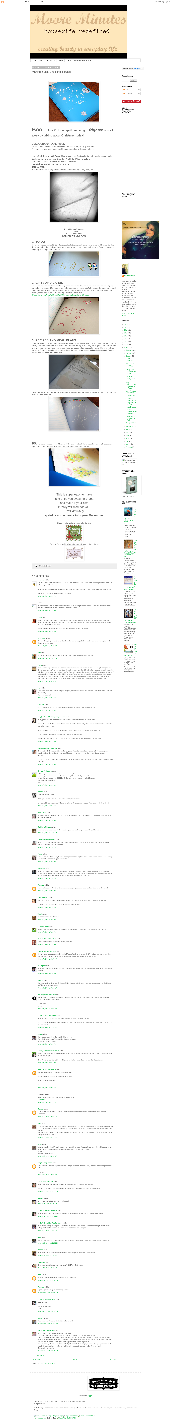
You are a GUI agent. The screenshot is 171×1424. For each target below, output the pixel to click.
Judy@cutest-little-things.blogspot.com (51, 717)
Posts (127, 90)
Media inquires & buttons (82, 60)
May (127, 438)
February (129, 447)
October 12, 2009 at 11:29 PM (48, 1243)
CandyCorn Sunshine (130, 359)
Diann (40, 665)
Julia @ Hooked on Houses (47, 748)
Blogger (89, 1396)
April (127, 441)
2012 (126, 339)
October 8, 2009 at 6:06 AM (47, 973)
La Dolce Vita (130, 396)
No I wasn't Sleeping (45, 771)
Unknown (41, 885)
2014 (126, 333)
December (129, 350)
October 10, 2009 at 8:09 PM (47, 1175)
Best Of (60, 60)
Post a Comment (40, 1355)
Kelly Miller (41, 638)
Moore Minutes (129, 276)
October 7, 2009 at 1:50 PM (47, 847)
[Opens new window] (74, 101)
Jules (39, 1123)
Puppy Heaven (131, 407)
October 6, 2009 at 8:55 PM (47, 631)
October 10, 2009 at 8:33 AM (47, 1137)
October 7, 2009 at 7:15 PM (47, 932)
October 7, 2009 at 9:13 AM (47, 806)
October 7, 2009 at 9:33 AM (47, 820)
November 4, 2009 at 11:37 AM (48, 1324)
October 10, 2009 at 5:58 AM (47, 1117)
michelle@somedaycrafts (47, 951)
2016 (126, 327)
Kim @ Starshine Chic (45, 1181)
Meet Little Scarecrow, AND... (130, 378)
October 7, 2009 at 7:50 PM (47, 944)
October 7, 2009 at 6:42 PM (47, 907)
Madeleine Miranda (44, 827)
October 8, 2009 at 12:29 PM (47, 1027)
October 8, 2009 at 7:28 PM (47, 1044)
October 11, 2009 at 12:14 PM (48, 1216)
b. (38, 603)
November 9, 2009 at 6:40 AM (48, 1351)
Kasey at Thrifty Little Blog (47, 1015)
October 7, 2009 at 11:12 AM (47, 833)
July (127, 432)
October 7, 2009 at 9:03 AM (47, 764)
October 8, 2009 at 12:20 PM (47, 1009)
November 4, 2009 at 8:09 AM (48, 1293)
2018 (126, 324)
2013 (126, 336)
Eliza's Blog (41, 1099)
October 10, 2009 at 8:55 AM (47, 1156)
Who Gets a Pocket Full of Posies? (131, 411)
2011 (126, 342)
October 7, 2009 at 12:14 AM (47, 681)
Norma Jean (42, 812)
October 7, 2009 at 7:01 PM (47, 920)
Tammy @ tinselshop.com (47, 995)
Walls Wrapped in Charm (131, 392)
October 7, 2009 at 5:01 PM (47, 878)
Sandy (40, 1034)
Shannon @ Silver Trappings (48, 1210)
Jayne (40, 1144)
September (130, 427)
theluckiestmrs (43, 897)
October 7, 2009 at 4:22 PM (47, 862)
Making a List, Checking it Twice (130, 418)
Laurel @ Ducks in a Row (46, 839)
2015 (126, 330)
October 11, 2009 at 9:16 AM (47, 1204)
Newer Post (36, 1360)
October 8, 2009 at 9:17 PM (47, 1063)
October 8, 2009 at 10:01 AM (47, 988)
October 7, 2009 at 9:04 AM (47, 785)
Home (34, 60)
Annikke (40, 1318)
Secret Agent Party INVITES (130, 365)
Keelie (40, 617)
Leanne (40, 980)
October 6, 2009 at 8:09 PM (47, 596)
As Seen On (51, 60)
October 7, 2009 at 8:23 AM (47, 741)
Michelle (40, 792)
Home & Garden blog (40, 1418)
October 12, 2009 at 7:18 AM (47, 1231)
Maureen (41, 1109)
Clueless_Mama (43, 926)
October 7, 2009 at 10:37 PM (47, 959)
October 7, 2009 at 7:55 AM (47, 710)
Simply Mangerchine (45, 1163)
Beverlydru (42, 966)
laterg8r (40, 1198)
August (128, 429)
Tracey (40, 1275)
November (129, 353)
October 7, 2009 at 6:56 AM (47, 698)
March (128, 444)
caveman (41, 580)
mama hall (41, 1262)
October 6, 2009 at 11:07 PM (47, 658)
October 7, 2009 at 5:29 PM (47, 891)
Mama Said (41, 868)
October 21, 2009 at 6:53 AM (47, 1268)
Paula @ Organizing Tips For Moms (50, 1223)
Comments (128, 93)
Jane (39, 653)
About (41, 60)
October (129, 356)
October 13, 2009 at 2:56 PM (47, 1255)
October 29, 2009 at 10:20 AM (48, 1280)
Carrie (40, 854)
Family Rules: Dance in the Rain (131, 371)
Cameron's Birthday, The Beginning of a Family (131, 401)
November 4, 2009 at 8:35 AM (48, 1311)
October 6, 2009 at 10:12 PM (47, 646)
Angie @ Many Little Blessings (48, 1051)
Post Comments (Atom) (49, 1363)
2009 (126, 347)
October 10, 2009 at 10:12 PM (48, 1191)
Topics (68, 60)
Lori (39, 688)
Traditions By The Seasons (47, 1069)
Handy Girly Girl (131, 423)
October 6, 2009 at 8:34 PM (47, 611)
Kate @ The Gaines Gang (46, 1299)
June (128, 435)
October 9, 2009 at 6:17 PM (47, 1102)
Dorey (40, 1237)
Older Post (112, 1360)
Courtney (41, 704)
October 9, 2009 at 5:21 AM (47, 1088)
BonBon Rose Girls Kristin (47, 939)
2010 (126, 345)
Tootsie (40, 914)
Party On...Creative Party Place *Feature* (131, 385)
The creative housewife (46, 1330)
